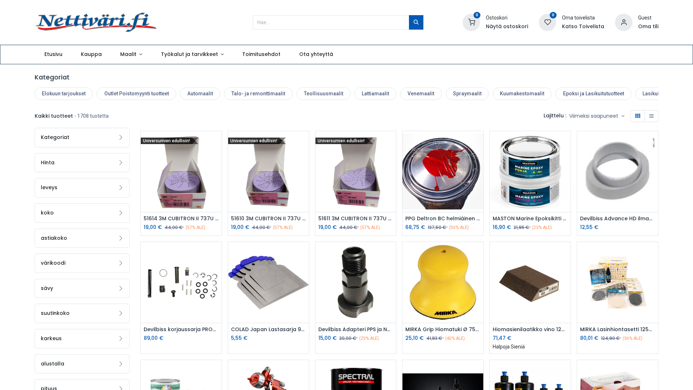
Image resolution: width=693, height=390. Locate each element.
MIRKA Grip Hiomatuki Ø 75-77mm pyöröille (442, 329)
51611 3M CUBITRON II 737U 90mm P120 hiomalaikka (355, 218)
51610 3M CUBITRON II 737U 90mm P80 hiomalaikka (268, 218)
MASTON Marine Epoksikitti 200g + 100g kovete (530, 218)
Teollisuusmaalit (323, 93)
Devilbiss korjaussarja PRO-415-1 (181, 329)
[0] (471, 22)
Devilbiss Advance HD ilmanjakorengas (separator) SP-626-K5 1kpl (617, 218)
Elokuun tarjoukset (64, 93)
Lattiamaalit (375, 93)
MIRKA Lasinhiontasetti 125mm (617, 329)
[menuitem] (53, 54)
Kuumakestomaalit (522, 93)
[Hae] (416, 22)
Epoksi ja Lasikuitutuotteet (593, 93)
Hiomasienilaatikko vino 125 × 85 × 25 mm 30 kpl (530, 329)
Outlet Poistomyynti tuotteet (136, 93)
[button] (597, 116)
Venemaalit (420, 93)
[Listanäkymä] (651, 116)
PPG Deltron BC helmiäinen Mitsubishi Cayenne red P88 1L (442, 218)
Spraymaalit (467, 93)
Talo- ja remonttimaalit (258, 93)
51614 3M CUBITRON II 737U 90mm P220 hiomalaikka (181, 218)
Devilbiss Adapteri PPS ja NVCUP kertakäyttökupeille (355, 329)
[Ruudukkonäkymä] (638, 116)
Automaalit (200, 93)
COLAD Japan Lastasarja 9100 (268, 329)
